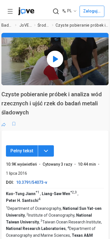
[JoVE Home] (26, 11)
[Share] (3, 123)
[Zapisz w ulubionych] (14, 123)
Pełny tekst (21, 150)
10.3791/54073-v (31, 182)
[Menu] (46, 151)
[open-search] (56, 11)
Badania (7, 25)
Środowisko (44, 25)
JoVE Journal (25, 25)
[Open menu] (10, 11)
